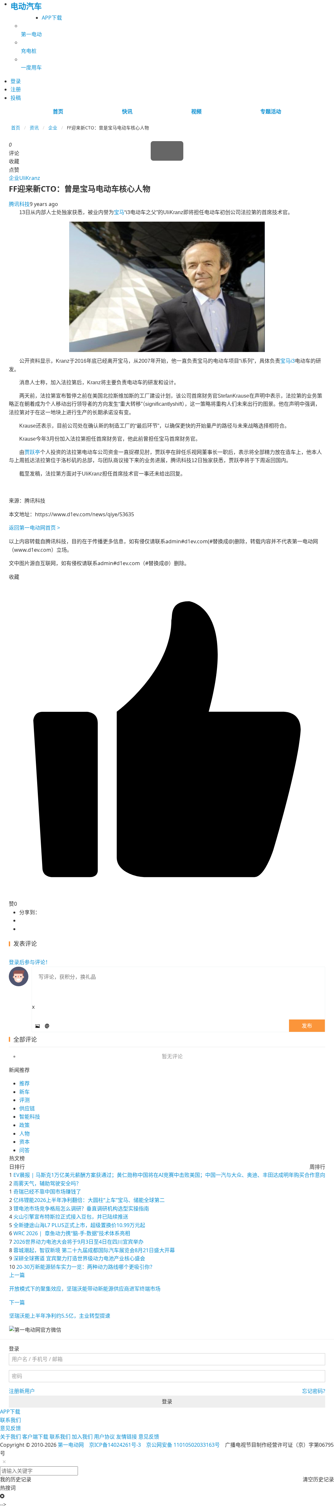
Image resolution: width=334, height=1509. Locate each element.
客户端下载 (35, 1436)
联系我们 (10, 1420)
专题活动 (270, 111)
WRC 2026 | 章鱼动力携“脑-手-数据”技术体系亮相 (71, 1233)
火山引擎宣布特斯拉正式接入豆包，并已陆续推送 (70, 1216)
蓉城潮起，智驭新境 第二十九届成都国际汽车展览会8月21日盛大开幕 (94, 1250)
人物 (24, 1133)
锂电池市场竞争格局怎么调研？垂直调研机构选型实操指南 (81, 1208)
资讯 (34, 128)
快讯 (127, 111)
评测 (24, 1100)
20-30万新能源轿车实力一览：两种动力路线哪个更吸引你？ (85, 1266)
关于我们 (10, 1436)
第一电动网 (71, 1444)
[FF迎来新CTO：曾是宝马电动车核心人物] (167, 286)
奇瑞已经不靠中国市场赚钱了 (47, 1191)
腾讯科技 (19, 204)
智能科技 (29, 1116)
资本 (24, 1141)
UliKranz (29, 178)
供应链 (27, 1108)
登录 (167, 1401)
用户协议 (104, 1436)
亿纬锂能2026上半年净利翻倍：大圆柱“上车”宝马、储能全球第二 (89, 1200)
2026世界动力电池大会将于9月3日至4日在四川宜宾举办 (78, 1241)
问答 (24, 1150)
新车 (24, 1091)
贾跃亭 (32, 452)
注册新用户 (22, 1391)
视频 (196, 111)
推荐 (24, 1083)
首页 (58, 111)
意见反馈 (10, 1428)
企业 (52, 128)
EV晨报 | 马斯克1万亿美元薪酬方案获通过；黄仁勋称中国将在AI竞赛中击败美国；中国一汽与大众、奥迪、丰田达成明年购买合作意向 (169, 1175)
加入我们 (82, 1436)
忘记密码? (313, 1391)
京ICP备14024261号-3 (115, 1444)
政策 (24, 1125)
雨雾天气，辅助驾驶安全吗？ (47, 1183)
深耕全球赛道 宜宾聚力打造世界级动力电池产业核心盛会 (79, 1258)
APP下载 (52, 17)
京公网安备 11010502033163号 (183, 1444)
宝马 (119, 212)
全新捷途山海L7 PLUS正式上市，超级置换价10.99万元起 (79, 1225)
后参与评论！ (30, 962)
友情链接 (126, 1436)
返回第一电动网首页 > (34, 527)
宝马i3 (287, 361)
